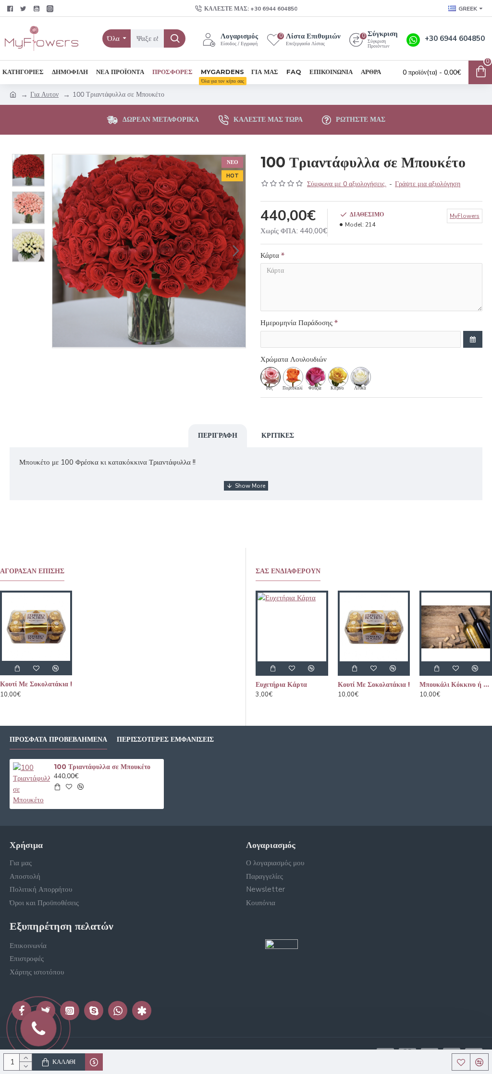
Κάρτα (269, 255)
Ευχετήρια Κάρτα (281, 684)
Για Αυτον (44, 94)
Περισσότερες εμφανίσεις (165, 739)
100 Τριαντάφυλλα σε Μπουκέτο (102, 766)
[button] (62, 251)
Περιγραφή (217, 435)
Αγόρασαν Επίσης (32, 571)
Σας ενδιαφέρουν (288, 571)
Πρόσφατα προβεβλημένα (58, 739)
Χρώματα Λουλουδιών (293, 359)
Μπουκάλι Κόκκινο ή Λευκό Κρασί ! (455, 684)
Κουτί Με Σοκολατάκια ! (36, 684)
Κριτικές (277, 435)
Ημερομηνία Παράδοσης (296, 323)
